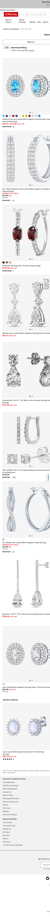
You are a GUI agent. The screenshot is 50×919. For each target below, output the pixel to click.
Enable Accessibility (7, 10)
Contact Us (7, 792)
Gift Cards (7, 808)
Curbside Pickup (9, 826)
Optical (5, 838)
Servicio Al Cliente (10, 814)
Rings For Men (34, 770)
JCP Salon (6, 832)
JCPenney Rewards (10, 789)
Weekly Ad (7, 829)
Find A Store (7, 822)
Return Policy (8, 795)
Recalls (5, 805)
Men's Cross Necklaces (21, 770)
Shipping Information (11, 798)
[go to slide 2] (32, 112)
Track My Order (9, 782)
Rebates (6, 811)
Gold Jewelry (11, 772)
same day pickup (19, 47)
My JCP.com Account (10, 785)
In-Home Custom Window (13, 845)
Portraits (6, 835)
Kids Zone (6, 842)
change (31, 50)
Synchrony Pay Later (10, 802)
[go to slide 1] (30, 112)
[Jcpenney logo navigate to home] (11, 14)
